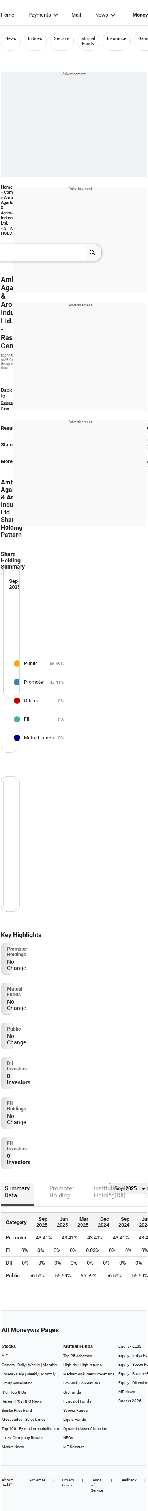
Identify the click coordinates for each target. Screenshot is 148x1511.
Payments (39, 15)
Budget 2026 (129, 1400)
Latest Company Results (22, 1437)
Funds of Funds (77, 1401)
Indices (35, 38)
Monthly (50, 1364)
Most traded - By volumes (23, 1419)
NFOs (68, 1437)
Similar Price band (17, 1410)
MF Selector (73, 1446)
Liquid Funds (74, 1419)
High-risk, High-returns (82, 1364)
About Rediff (7, 1482)
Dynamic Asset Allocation (85, 1428)
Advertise (37, 1480)
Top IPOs (18, 1392)
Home (7, 15)
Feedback (128, 1480)
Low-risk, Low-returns (81, 1383)
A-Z (5, 1355)
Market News (13, 1446)
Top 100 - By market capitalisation (30, 1428)
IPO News (33, 1401)
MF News (126, 1391)
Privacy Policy (68, 1482)
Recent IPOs (12, 1401)
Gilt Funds (72, 1392)
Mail (76, 15)
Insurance (116, 38)
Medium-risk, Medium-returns (88, 1374)
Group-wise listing (17, 1383)
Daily (21, 1364)
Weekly (34, 1364)
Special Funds (75, 1410)
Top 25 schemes (77, 1355)
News (101, 15)
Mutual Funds (88, 41)
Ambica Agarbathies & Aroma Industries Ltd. (12, 210)
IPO (5, 1392)
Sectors (61, 38)
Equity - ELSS (129, 1346)
